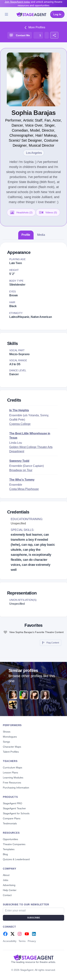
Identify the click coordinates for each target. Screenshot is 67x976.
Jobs (5, 880)
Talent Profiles (11, 751)
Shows (6, 731)
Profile (25, 234)
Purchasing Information (16, 787)
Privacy (32, 941)
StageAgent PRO (12, 803)
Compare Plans (11, 818)
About (6, 875)
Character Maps (12, 746)
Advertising (9, 885)
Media (41, 234)
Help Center (9, 890)
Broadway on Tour (20, 470)
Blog (5, 854)
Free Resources (12, 782)
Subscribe (33, 917)
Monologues (10, 736)
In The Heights (19, 410)
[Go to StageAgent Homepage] (33, 957)
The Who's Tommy (21, 479)
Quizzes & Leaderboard (16, 859)
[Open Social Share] (54, 35)
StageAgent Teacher (14, 808)
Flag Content (52, 642)
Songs (6, 741)
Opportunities (10, 839)
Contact (7, 895)
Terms (22, 941)
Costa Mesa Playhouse (24, 489)
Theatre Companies (14, 844)
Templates (8, 849)
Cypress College (20, 423)
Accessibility (9, 941)
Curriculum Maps (12, 767)
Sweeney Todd (19, 460)
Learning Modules (13, 777)
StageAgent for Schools (16, 813)
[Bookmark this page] (46, 35)
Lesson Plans (10, 772)
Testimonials (10, 823)
